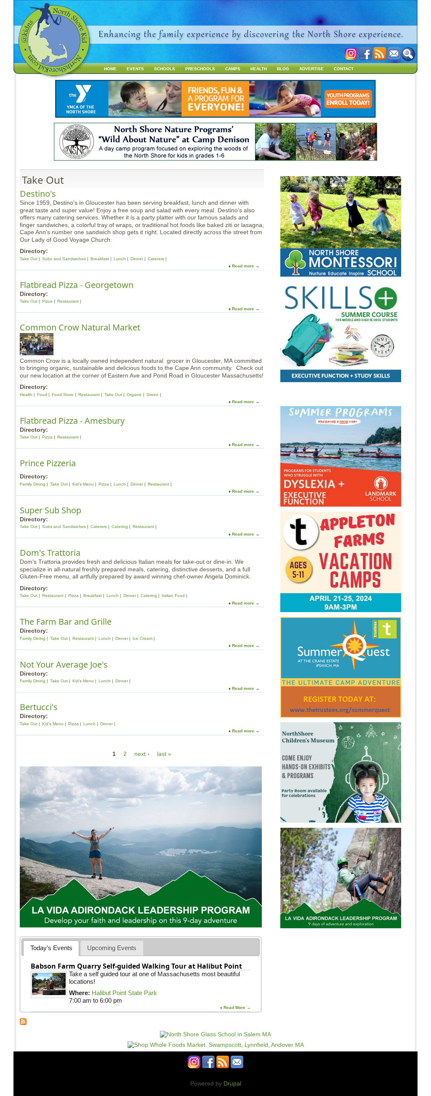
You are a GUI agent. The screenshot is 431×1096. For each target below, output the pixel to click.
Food (42, 394)
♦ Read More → (235, 1007)
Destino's (38, 193)
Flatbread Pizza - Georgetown (76, 285)
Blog (283, 68)
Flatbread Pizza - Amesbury (72, 420)
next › (141, 753)
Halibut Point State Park (124, 992)
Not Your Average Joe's (64, 664)
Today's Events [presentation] (51, 947)
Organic (134, 394)
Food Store (63, 394)
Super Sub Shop (50, 510)
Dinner (136, 258)
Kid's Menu (83, 484)
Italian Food (173, 595)
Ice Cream (142, 638)
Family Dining (32, 484)
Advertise (311, 68)
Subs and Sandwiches (64, 258)
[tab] (51, 948)
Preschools (200, 68)
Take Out (28, 258)
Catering (120, 526)
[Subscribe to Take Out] (23, 1022)
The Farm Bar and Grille (66, 621)
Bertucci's (39, 707)
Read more (243, 266)
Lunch (120, 258)
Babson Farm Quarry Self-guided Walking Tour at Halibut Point (136, 966)
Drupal (232, 1083)
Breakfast (99, 258)
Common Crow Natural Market (80, 327)
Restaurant (68, 301)
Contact (344, 68)
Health (258, 68)
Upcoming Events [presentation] (111, 947)
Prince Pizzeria (48, 463)
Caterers (156, 258)
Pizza (47, 301)
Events (135, 68)
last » (164, 753)
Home (110, 68)
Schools (164, 68)
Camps (232, 68)
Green (152, 394)
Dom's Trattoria (50, 552)
